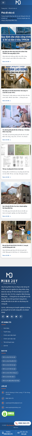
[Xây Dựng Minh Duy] (18, 2)
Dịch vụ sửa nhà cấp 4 (8, 376)
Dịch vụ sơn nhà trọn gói (9, 369)
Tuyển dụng (6, 331)
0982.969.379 (9, 398)
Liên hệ (5, 345)
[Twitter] (16, 316)
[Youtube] (7, 316)
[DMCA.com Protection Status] (8, 413)
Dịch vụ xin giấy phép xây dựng (11, 380)
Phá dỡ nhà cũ (12, 18)
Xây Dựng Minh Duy (12, 425)
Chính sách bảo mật (9, 338)
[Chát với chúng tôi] (29, 233)
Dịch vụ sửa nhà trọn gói (9, 365)
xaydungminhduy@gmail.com (14, 403)
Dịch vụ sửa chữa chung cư (10, 372)
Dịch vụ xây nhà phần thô (9, 361)
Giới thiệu (6, 328)
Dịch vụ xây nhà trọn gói (9, 357)
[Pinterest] (21, 316)
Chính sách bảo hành (9, 335)
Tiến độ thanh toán (8, 342)
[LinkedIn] (12, 316)
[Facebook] (3, 316)
